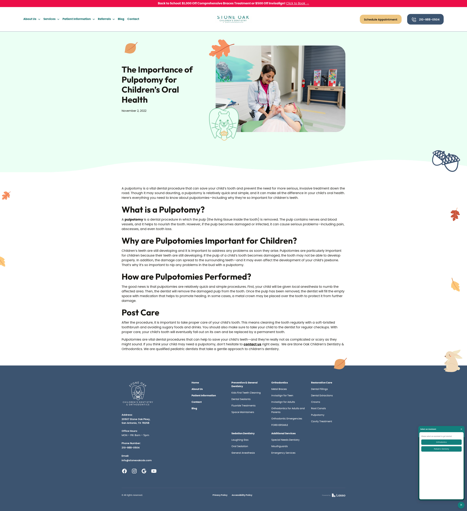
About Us (197, 389)
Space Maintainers (242, 412)
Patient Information (204, 395)
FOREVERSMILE (279, 425)
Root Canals (318, 408)
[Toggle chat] (461, 505)
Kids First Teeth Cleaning (246, 393)
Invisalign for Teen (282, 395)
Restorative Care (321, 383)
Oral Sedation (239, 446)
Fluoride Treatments (243, 405)
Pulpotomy (317, 415)
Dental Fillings (319, 389)
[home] (233, 19)
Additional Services (283, 433)
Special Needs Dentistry (285, 440)
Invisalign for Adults (283, 402)
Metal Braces (279, 389)
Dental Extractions (322, 395)
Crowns (315, 402)
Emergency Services (283, 453)
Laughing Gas (239, 440)
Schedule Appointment (380, 19)
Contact (133, 19)
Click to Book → (297, 3)
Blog (121, 19)
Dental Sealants (241, 399)
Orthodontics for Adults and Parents (288, 410)
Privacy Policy (220, 495)
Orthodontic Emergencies (286, 418)
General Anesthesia (243, 453)
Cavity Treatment (321, 421)
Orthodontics (279, 383)
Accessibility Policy (242, 495)
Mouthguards (279, 446)
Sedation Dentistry (243, 433)
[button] (32, 19)
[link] (333, 495)
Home (195, 383)
